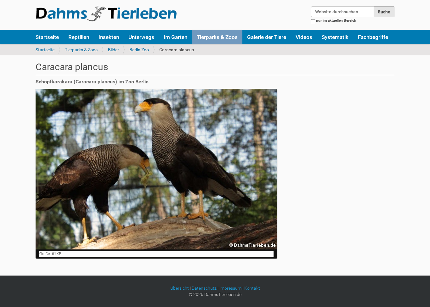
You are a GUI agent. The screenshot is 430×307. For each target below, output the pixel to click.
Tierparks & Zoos (217, 37)
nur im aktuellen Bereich (336, 20)
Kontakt (252, 288)
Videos (304, 37)
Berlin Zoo (139, 49)
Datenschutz (204, 288)
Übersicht (179, 288)
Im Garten (175, 37)
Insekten (109, 37)
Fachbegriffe (373, 37)
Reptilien (78, 37)
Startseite (47, 37)
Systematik (335, 37)
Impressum (230, 288)
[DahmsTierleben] (106, 13)
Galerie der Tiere (266, 37)
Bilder (113, 49)
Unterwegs (141, 37)
